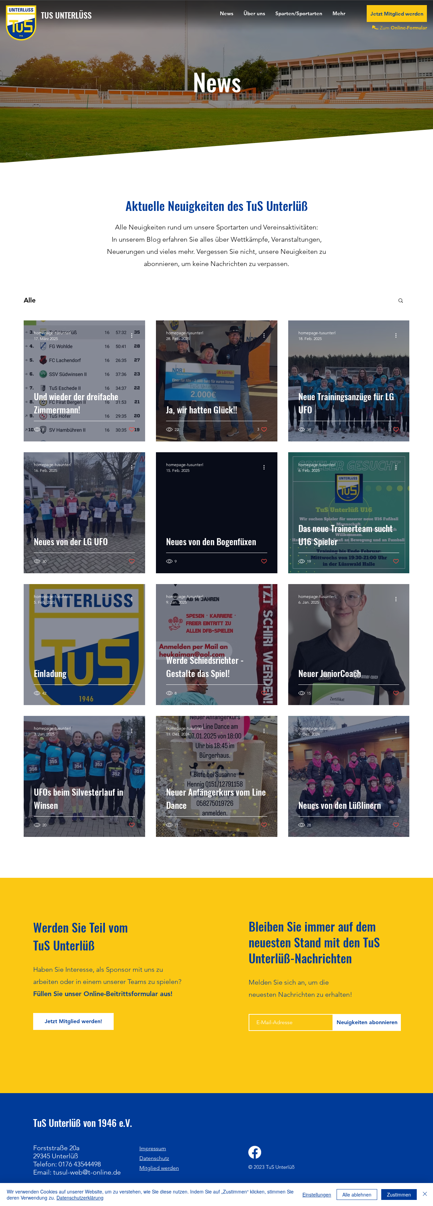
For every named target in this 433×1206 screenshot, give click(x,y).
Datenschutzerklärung (80, 1197)
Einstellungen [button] (316, 1194)
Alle (30, 300)
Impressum (152, 1148)
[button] (254, 13)
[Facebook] (254, 1152)
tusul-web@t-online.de (87, 1172)
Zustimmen (399, 1194)
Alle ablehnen (356, 1194)
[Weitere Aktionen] (134, 335)
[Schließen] (425, 1194)
